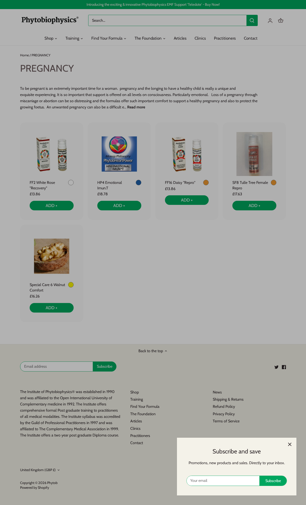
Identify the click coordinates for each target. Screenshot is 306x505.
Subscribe (273, 480)
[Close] (289, 444)
